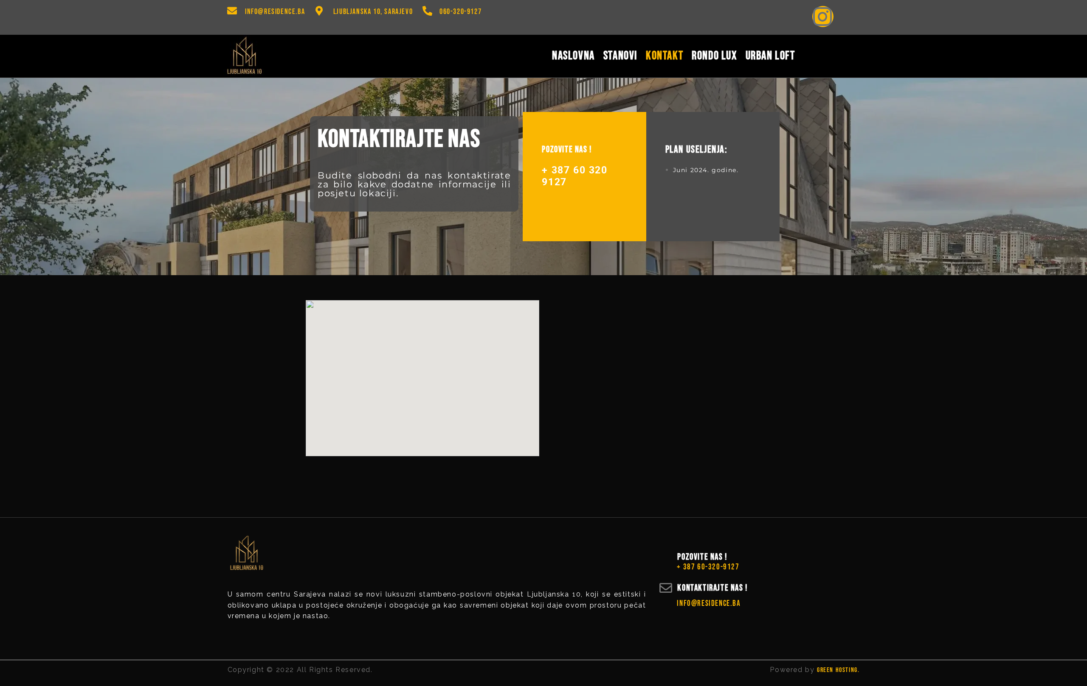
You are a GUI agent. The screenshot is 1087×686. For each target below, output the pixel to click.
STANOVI (620, 54)
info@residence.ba (275, 11)
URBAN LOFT (770, 54)
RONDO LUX (714, 54)
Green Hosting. (838, 670)
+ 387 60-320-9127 (708, 567)
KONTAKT (664, 54)
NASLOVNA (573, 54)
